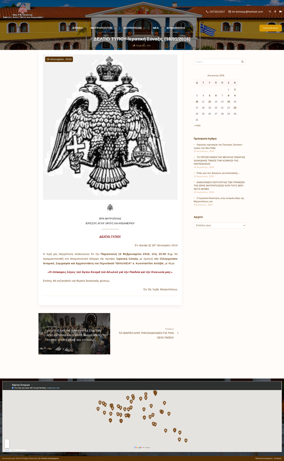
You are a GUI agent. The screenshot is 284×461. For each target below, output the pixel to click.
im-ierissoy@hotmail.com (247, 11)
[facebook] (275, 11)
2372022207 (217, 11)
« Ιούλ (197, 125)
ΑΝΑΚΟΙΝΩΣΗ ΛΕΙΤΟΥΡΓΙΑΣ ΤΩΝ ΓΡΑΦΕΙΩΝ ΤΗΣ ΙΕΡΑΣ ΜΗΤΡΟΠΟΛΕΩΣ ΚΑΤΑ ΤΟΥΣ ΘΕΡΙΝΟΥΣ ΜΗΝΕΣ (219, 185)
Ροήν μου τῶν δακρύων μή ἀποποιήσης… (218, 173)
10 (197, 102)
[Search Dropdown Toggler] (270, 12)
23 (235, 108)
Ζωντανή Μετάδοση (270, 28)
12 (209, 102)
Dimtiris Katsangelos (50, 458)
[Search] (243, 61)
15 (228, 102)
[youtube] (280, 11)
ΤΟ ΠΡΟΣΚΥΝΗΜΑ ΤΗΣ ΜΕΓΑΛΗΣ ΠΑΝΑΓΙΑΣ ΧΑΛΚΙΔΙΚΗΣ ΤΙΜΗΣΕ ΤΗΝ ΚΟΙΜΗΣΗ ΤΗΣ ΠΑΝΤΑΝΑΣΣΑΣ (219, 160)
